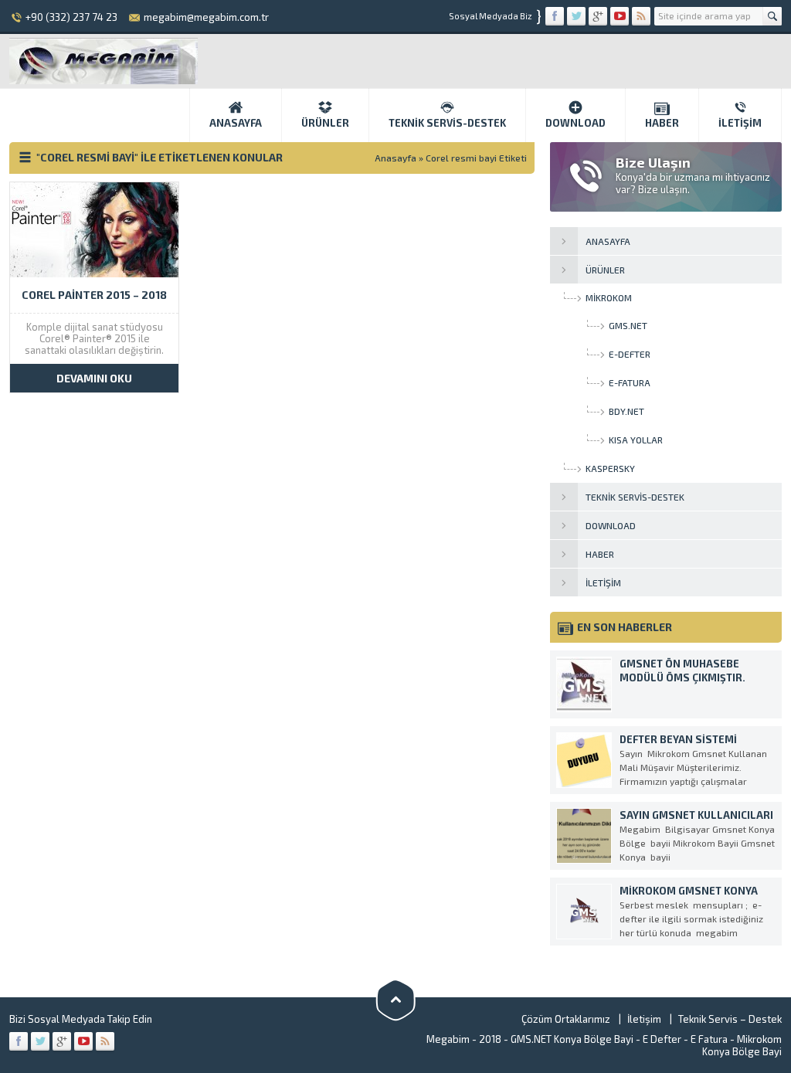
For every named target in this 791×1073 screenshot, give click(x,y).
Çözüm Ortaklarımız (565, 1019)
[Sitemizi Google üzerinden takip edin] (598, 16)
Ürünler (325, 123)
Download (575, 123)
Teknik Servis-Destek (447, 123)
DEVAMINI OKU (94, 378)
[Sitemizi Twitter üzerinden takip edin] (576, 16)
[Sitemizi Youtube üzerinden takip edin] (619, 16)
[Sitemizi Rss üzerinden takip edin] (641, 16)
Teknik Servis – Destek (730, 1019)
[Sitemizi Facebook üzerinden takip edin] (554, 16)
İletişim (740, 123)
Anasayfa (235, 123)
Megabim (448, 1039)
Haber (662, 123)
